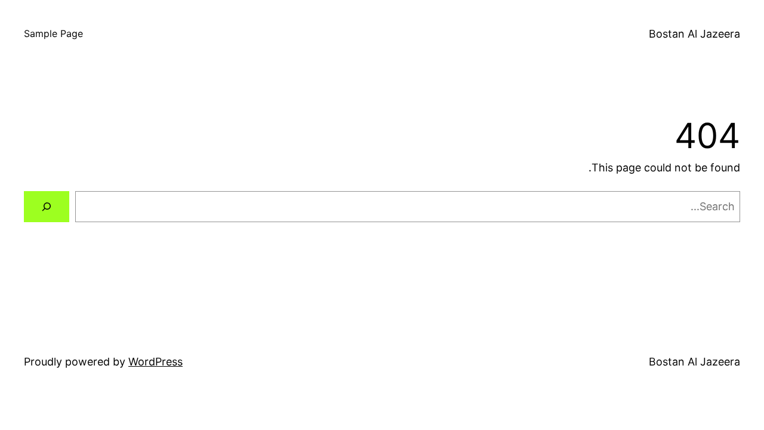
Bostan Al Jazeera (694, 33)
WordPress (155, 361)
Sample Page (53, 33)
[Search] (46, 206)
